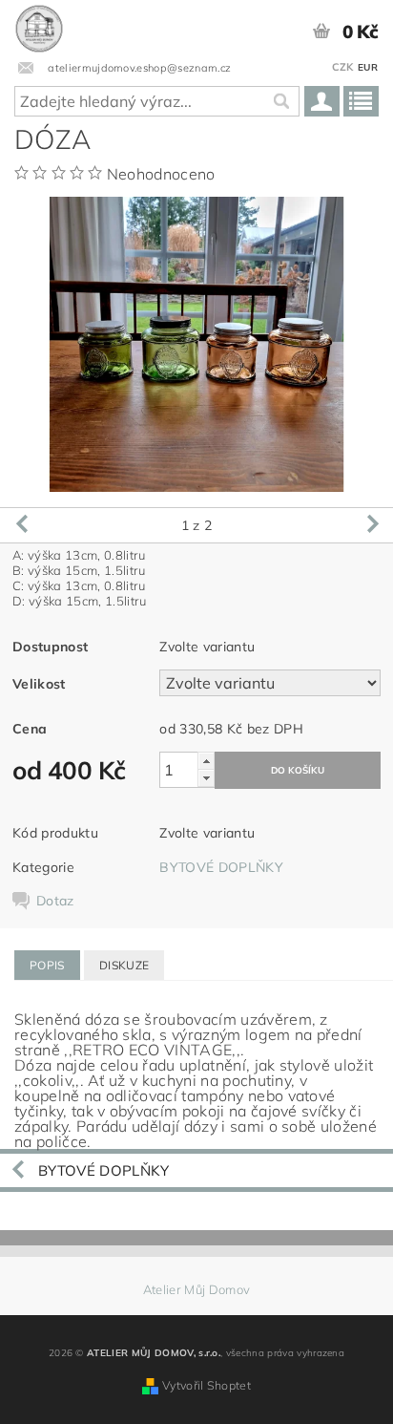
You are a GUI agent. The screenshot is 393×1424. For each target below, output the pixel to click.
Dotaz (55, 900)
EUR (368, 67)
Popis (47, 965)
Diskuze (124, 965)
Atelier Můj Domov (196, 1290)
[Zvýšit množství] (206, 761)
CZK (343, 67)
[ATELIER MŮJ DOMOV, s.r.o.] (39, 25)
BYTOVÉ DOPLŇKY (220, 867)
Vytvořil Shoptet (206, 1385)
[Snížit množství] (206, 778)
